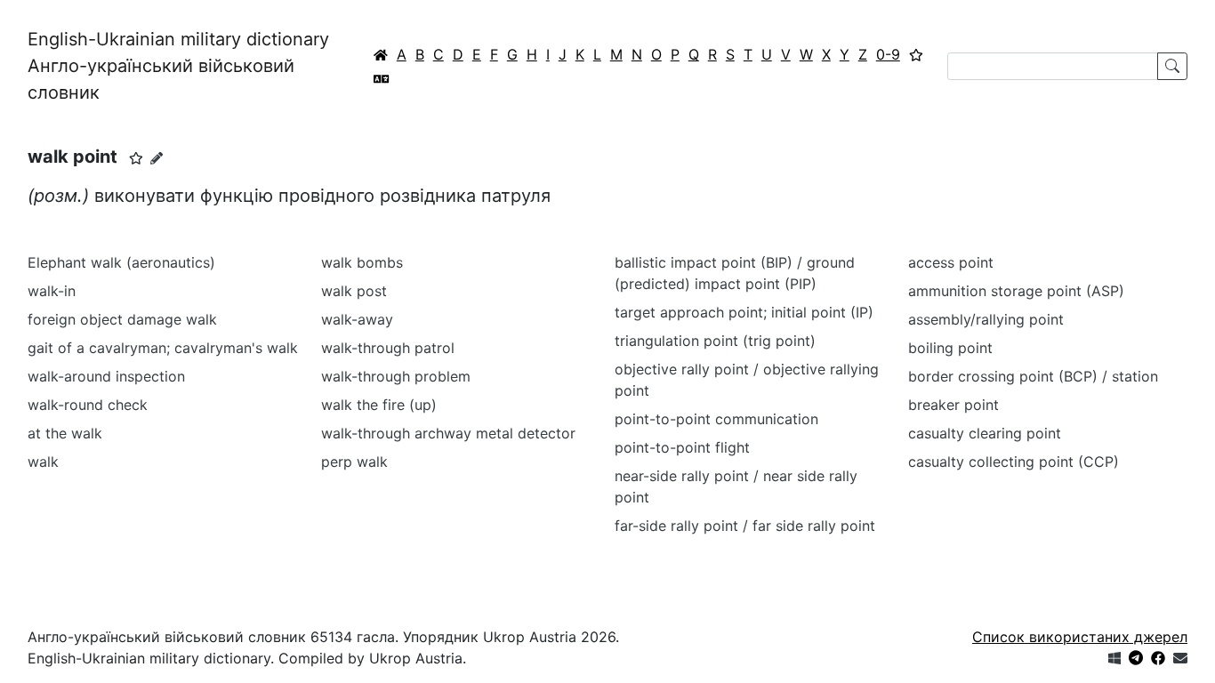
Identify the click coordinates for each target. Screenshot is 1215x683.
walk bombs (362, 262)
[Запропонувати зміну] (156, 157)
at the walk (65, 433)
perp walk (354, 461)
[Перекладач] (381, 78)
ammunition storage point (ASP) (1016, 291)
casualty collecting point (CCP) (1013, 461)
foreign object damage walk (122, 319)
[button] (136, 158)
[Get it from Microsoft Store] (1114, 658)
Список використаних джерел (1079, 637)
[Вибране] (916, 54)
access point (951, 262)
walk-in (52, 291)
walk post (354, 291)
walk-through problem (396, 376)
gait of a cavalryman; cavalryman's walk (163, 348)
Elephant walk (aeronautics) (121, 262)
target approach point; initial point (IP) (744, 312)
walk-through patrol (388, 348)
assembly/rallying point (986, 319)
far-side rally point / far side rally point (745, 525)
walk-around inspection (106, 376)
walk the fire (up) (379, 405)
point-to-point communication (716, 419)
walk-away (357, 319)
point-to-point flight (682, 447)
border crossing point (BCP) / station (1033, 376)
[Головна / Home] (380, 54)
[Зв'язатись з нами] (1180, 658)
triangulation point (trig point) (715, 341)
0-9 (888, 54)
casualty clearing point (984, 433)
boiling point (950, 348)
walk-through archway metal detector (448, 433)
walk (43, 461)
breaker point (953, 405)
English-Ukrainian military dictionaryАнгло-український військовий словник (178, 65)
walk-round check (88, 405)
